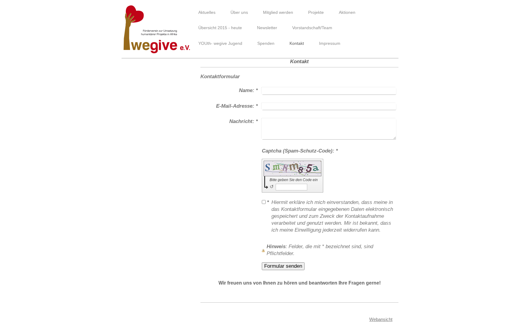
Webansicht (380, 319)
